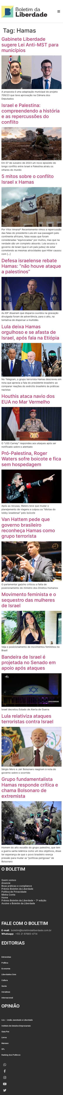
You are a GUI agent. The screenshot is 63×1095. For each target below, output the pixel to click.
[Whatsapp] (4, 1065)
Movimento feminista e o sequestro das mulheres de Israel (28, 600)
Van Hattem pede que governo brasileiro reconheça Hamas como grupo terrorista (28, 527)
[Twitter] (4, 1090)
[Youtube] (4, 1084)
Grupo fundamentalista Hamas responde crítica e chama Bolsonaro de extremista (29, 787)
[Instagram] (4, 1077)
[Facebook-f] (4, 1071)
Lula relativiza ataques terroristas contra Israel (27, 718)
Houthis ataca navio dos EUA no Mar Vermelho (28, 399)
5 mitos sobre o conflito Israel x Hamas (27, 179)
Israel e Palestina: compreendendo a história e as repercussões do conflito (30, 113)
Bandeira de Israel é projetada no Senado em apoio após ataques (28, 662)
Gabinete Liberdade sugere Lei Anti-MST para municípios (29, 44)
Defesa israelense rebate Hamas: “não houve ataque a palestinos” (31, 266)
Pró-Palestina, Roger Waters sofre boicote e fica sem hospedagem (31, 458)
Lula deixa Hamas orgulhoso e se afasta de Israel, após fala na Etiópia (30, 332)
